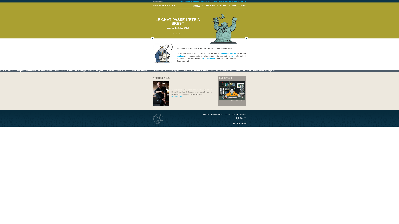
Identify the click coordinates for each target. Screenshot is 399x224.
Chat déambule (209, 58)
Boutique (233, 5)
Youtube (234, 1)
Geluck (223, 5)
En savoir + (178, 34)
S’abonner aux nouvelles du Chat (189, 1)
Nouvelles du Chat (228, 53)
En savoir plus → (177, 96)
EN (245, 1)
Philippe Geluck (164, 5)
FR (239, 1)
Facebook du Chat (218, 1)
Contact (242, 5)
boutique (180, 56)
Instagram (228, 1)
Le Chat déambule (210, 5)
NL (242, 1)
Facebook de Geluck (206, 1)
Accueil (196, 5)
